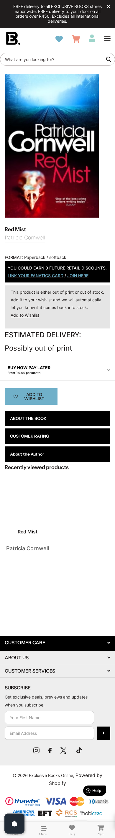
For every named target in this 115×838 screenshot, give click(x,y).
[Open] (14, 824)
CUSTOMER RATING (29, 436)
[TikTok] (79, 750)
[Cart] (76, 39)
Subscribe (103, 733)
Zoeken (108, 59)
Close (108, 6)
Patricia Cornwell (25, 237)
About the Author (27, 454)
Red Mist (27, 532)
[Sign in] (92, 38)
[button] (107, 38)
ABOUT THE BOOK (28, 418)
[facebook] (50, 750)
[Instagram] (36, 750)
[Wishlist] (59, 39)
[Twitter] (64, 750)
